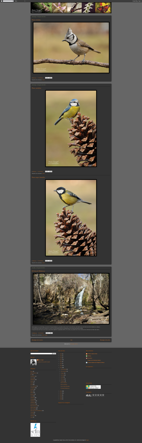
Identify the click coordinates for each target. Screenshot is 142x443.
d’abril (62, 377)
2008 (61, 398)
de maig (62, 375)
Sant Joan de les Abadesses (36, 410)
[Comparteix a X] (48, 78)
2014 (61, 365)
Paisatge (32, 399)
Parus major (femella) (38, 177)
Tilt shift (32, 412)
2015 (61, 363)
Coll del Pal (33, 376)
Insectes (32, 389)
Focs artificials (33, 386)
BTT (31, 374)
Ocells (43, 79)
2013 (61, 367)
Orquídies (32, 397)
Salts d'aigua (44, 335)
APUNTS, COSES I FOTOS (92, 353)
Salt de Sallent (33, 407)
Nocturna (32, 394)
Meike (32, 392)
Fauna (32, 382)
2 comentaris (40, 77)
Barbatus (89, 355)
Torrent (32, 413)
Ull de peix (33, 415)
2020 (61, 353)
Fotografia (33, 387)
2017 (61, 359)
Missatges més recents (37, 340)
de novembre (64, 371)
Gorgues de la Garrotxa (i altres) (94, 360)
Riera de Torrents (34, 405)
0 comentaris (40, 171)
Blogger (87, 440)
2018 (61, 357)
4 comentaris (41, 333)
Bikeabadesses (34, 373)
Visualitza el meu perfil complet (43, 361)
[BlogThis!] (47, 78)
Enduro (32, 381)
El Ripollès (33, 379)
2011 (61, 393)
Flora (32, 384)
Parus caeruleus (36, 88)
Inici (71, 340)
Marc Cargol (41, 359)
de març (62, 379)
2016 (61, 361)
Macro (32, 391)
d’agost (62, 373)
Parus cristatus (36, 20)
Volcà (32, 417)
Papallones (33, 400)
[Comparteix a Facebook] (50, 78)
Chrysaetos (90, 358)
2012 (61, 391)
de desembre (64, 369)
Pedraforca (33, 402)
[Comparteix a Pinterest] (51, 78)
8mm (32, 371)
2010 (61, 395)
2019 (61, 355)
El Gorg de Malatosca (38, 271)
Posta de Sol (33, 404)
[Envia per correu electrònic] (46, 78)
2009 (61, 397)
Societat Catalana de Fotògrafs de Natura (96, 362)
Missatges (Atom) (74, 343)
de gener (63, 381)
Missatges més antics (105, 340)
